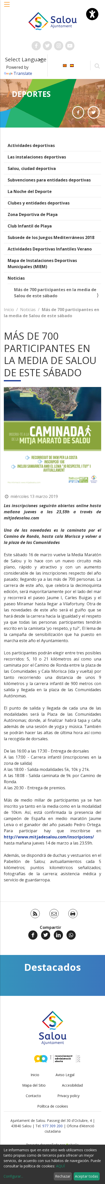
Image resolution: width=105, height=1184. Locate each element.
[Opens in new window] (78, 112)
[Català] (65, 65)
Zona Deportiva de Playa (33, 214)
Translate (23, 73)
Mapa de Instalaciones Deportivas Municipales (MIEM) (42, 263)
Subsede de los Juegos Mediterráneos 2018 (51, 237)
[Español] (72, 65)
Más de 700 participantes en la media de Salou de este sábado (55, 293)
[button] (7, 7)
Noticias (16, 278)
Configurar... (13, 1176)
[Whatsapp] (71, 935)
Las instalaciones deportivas (37, 157)
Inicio (9, 309)
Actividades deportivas (31, 145)
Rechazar (62, 1176)
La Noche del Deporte (30, 191)
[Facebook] (32, 935)
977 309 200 (52, 1125)
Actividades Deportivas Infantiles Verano (50, 249)
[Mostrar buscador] (97, 65)
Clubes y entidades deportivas (39, 203)
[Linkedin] (58, 935)
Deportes (31, 94)
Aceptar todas (86, 1176)
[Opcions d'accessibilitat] (92, 14)
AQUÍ (60, 1166)
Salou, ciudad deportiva (32, 168)
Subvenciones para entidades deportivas (49, 180)
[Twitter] (45, 935)
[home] (52, 21)
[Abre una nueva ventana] (36, 45)
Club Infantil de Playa (30, 226)
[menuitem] (65, 65)
